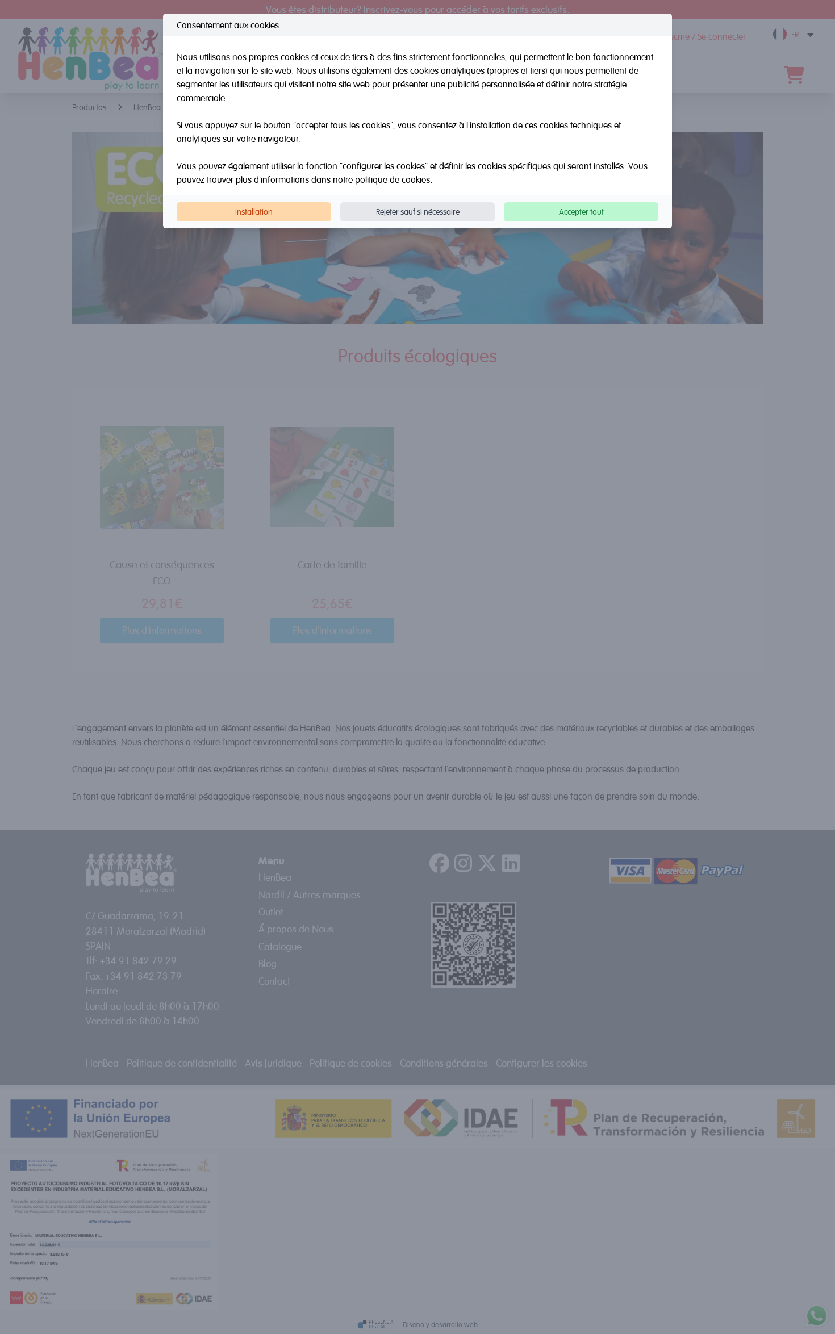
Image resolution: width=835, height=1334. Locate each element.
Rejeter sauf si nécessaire (418, 211)
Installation (254, 211)
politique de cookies (392, 179)
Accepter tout (581, 211)
